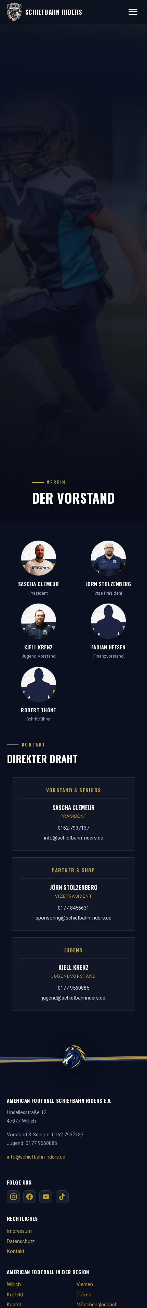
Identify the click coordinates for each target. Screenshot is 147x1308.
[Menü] (133, 12)
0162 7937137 (73, 828)
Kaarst (14, 1305)
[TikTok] (62, 1196)
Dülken (84, 1295)
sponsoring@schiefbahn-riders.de (73, 918)
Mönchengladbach (97, 1305)
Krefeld (15, 1295)
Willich (14, 1284)
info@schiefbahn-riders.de (73, 838)
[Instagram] (13, 1196)
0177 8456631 (73, 908)
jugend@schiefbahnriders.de (73, 998)
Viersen (85, 1284)
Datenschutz (21, 1241)
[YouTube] (45, 1196)
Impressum (19, 1231)
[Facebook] (29, 1196)
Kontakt (15, 1251)
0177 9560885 (73, 988)
